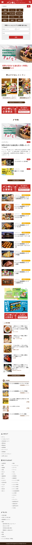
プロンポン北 (12, 13)
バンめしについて (5, 439)
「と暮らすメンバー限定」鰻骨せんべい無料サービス (19, 356)
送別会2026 (15, 503)
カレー (3, 486)
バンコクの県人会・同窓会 (7, 538)
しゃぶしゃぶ (15, 465)
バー (14, 497)
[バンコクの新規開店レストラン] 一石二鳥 (18, 383)
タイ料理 (5, 13)
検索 (16, 37)
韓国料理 (14, 478)
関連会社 (4, 445)
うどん (14, 474)
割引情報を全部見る (16, 375)
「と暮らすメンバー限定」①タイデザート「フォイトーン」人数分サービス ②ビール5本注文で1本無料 (20, 328)
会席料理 (4, 463)
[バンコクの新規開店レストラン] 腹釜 (17, 414)
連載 (3, 521)
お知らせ (4, 536)
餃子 (3, 474)
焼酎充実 (19, 20)
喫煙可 (12, 20)
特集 (29, 142)
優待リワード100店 (19, 171)
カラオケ (14, 495)
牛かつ (3, 478)
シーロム (12, 16)
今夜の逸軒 (4, 515)
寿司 (3, 465)
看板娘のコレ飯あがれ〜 (8, 530)
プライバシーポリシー (6, 453)
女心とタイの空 (6, 525)
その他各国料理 (16, 490)
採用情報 (4, 447)
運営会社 (4, 443)
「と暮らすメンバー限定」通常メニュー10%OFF (19, 337)
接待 (19, 16)
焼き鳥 (3, 488)
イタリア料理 (15, 484)
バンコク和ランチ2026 (14, 406)
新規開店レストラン (26, 195)
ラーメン (12, 10)
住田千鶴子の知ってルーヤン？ (9, 523)
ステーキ (14, 467)
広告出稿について (5, 441)
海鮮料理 (4, 476)
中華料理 (14, 476)
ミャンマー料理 (16, 480)
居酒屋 (5, 10)
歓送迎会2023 (15, 501)
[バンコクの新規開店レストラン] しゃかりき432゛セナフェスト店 (22, 245)
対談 (3, 532)
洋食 (3, 469)
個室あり (5, 20)
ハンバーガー (15, 482)
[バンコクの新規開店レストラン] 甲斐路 (18, 391)
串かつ (3, 490)
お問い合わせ (4, 456)
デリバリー (15, 499)
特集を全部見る (16, 180)
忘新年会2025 (15, 505)
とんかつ (4, 480)
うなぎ (3, 484)
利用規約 (4, 451)
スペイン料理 (15, 488)
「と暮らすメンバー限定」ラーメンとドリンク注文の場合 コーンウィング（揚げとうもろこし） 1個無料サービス (20, 367)
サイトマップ (4, 449)
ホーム (3, 436)
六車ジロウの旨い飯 (6, 517)
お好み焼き (4, 482)
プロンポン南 (19, 13)
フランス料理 (15, 486)
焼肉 (20, 10)
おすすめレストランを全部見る (16, 102)
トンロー (5, 16)
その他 (14, 507)
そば (14, 471)
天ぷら (3, 471)
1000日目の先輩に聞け (7, 528)
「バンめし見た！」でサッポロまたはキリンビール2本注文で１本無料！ (20, 347)
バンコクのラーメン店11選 (20, 161)
